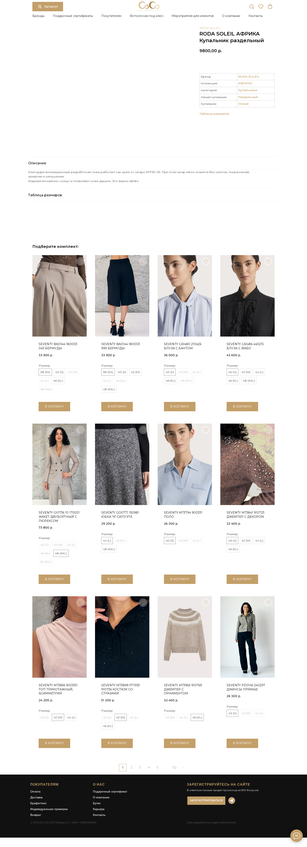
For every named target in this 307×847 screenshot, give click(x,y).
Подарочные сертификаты (73, 15)
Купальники (247, 90)
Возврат (35, 815)
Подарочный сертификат (110, 791)
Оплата (35, 791)
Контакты (256, 15)
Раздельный (248, 97)
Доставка (36, 797)
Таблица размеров (214, 114)
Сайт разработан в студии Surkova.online (211, 822)
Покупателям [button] (111, 15)
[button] (251, 6)
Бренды (38, 15)
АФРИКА (245, 83)
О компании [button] (231, 15)
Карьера (98, 809)
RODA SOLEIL (210, 28)
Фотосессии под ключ (146, 15)
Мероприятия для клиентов (193, 15)
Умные (243, 104)
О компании (101, 797)
